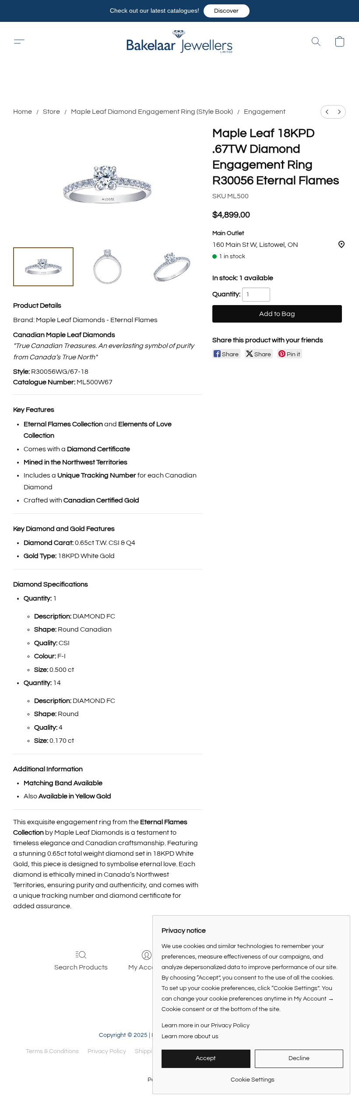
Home (22, 111)
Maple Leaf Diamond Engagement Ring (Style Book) (152, 111)
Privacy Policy (107, 1051)
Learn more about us (190, 1036)
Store (51, 111)
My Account (146, 967)
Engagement (264, 111)
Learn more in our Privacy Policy (206, 1025)
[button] (227, 11)
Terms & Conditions (52, 1051)
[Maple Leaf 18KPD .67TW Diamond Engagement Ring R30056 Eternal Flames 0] (43, 267)
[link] (252, 1076)
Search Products (81, 967)
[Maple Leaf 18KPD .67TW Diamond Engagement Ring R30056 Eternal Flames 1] (107, 267)
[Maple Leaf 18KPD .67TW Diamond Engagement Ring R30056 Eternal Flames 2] (171, 267)
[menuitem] (327, 111)
